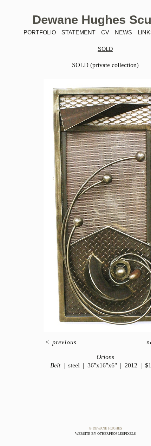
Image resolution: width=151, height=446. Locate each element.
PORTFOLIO (40, 32)
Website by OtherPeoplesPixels (105, 433)
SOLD (105, 49)
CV (105, 32)
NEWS (123, 32)
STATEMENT (78, 32)
